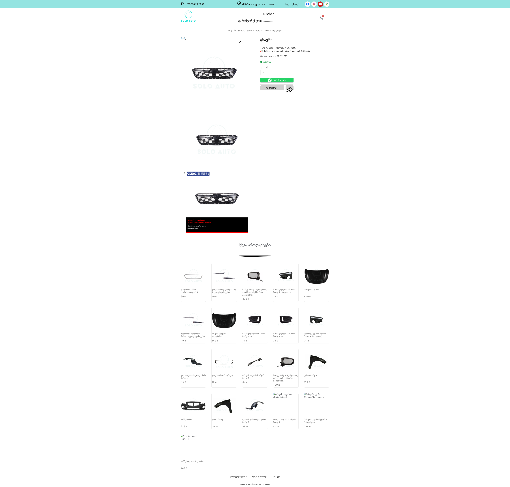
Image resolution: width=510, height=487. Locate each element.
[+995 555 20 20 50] (182, 3)
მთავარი (232, 30)
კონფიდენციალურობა (238, 477)
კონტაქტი (276, 477)
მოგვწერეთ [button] (279, 80)
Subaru (241, 30)
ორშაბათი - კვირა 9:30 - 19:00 (257, 4)
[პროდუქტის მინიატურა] (239, 42)
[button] (182, 38)
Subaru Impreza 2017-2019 (260, 30)
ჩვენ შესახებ (292, 4)
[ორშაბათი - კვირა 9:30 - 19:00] (239, 3)
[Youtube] (320, 4)
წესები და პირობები (259, 477)
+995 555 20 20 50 (195, 4)
